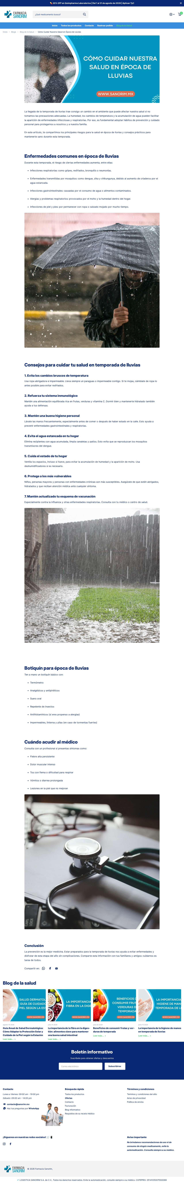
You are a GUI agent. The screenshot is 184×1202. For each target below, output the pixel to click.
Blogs (13, 32)
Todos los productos (71, 25)
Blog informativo (72, 1109)
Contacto (89, 25)
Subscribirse (114, 1066)
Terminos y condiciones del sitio (142, 1094)
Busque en (84, 14)
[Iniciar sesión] (172, 14)
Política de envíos (135, 1102)
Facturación (70, 1106)
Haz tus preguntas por (23, 1108)
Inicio (54, 25)
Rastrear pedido (105, 25)
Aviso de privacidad (136, 1098)
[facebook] (10, 1144)
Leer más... (8, 1039)
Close (181, 3)
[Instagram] (4, 1144)
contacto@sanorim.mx (18, 1104)
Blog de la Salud (124, 25)
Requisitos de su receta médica (79, 1113)
